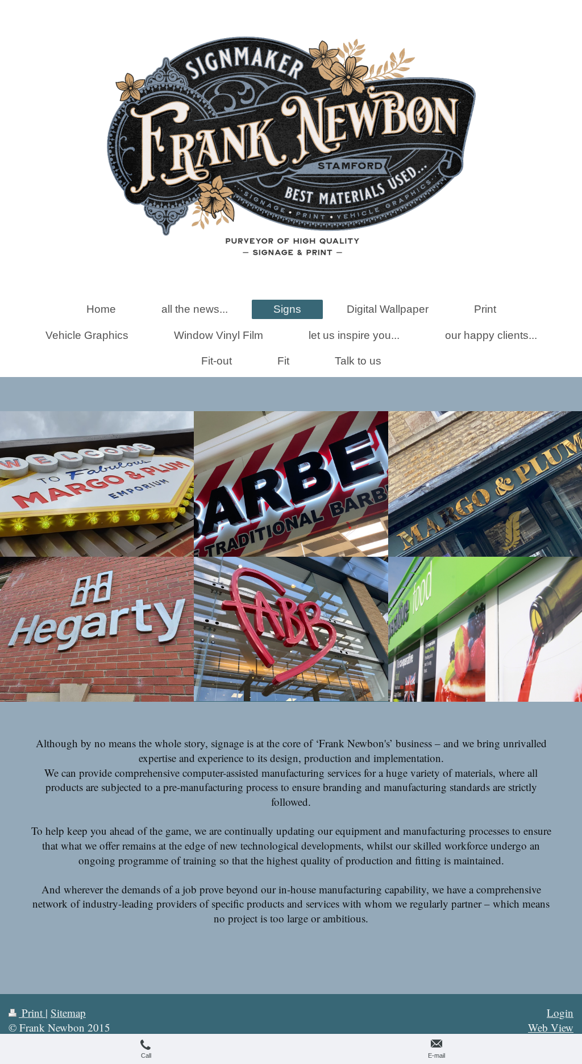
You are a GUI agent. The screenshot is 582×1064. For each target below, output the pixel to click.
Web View (550, 1027)
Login (560, 1012)
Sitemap (68, 1012)
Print (32, 1012)
